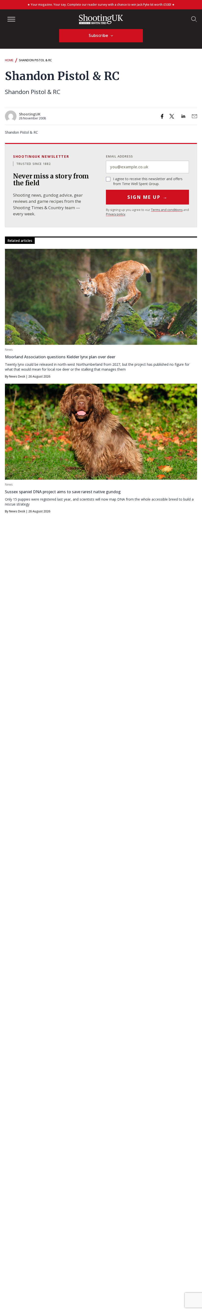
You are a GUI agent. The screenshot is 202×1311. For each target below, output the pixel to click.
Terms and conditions (167, 210)
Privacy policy (115, 214)
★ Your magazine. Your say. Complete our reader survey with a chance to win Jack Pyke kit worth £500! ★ (101, 4)
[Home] (101, 19)
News (9, 349)
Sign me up (147, 197)
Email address (119, 156)
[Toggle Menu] (11, 19)
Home (9, 60)
